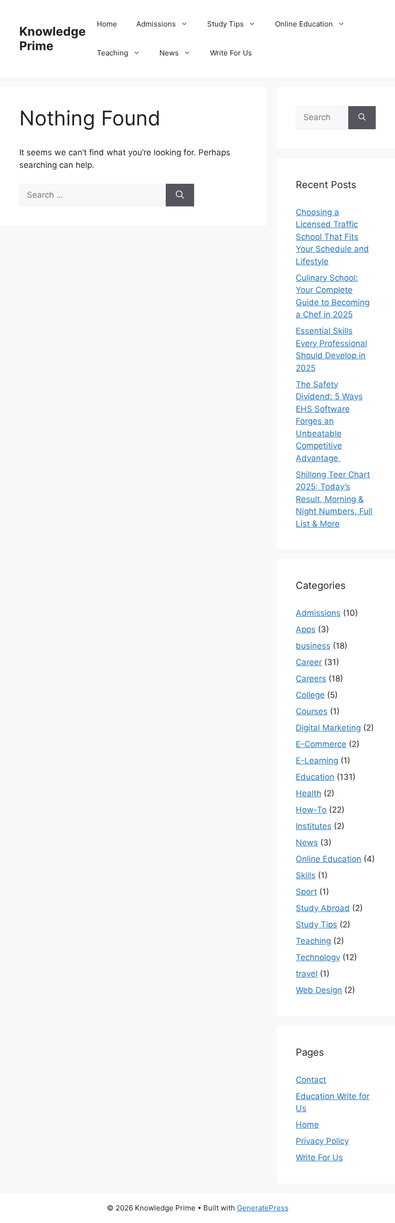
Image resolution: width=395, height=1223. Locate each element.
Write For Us (231, 52)
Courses (312, 711)
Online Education (304, 23)
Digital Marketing (328, 728)
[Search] (180, 195)
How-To (311, 810)
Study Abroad (323, 908)
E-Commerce (321, 744)
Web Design (319, 990)
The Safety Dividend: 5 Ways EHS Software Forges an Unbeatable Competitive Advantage (329, 421)
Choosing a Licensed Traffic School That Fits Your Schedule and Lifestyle (332, 236)
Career (309, 662)
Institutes (313, 826)
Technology (318, 957)
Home (107, 23)
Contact (311, 1080)
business (313, 646)
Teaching (112, 52)
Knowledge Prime (52, 38)
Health (308, 793)
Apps (306, 629)
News (169, 52)
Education (315, 777)
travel (306, 973)
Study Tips (225, 23)
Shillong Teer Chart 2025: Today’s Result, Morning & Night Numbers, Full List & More (334, 499)
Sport (306, 892)
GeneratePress (263, 1207)
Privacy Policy (322, 1141)
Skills (306, 875)
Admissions (156, 23)
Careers (311, 678)
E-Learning (317, 760)
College (310, 695)
